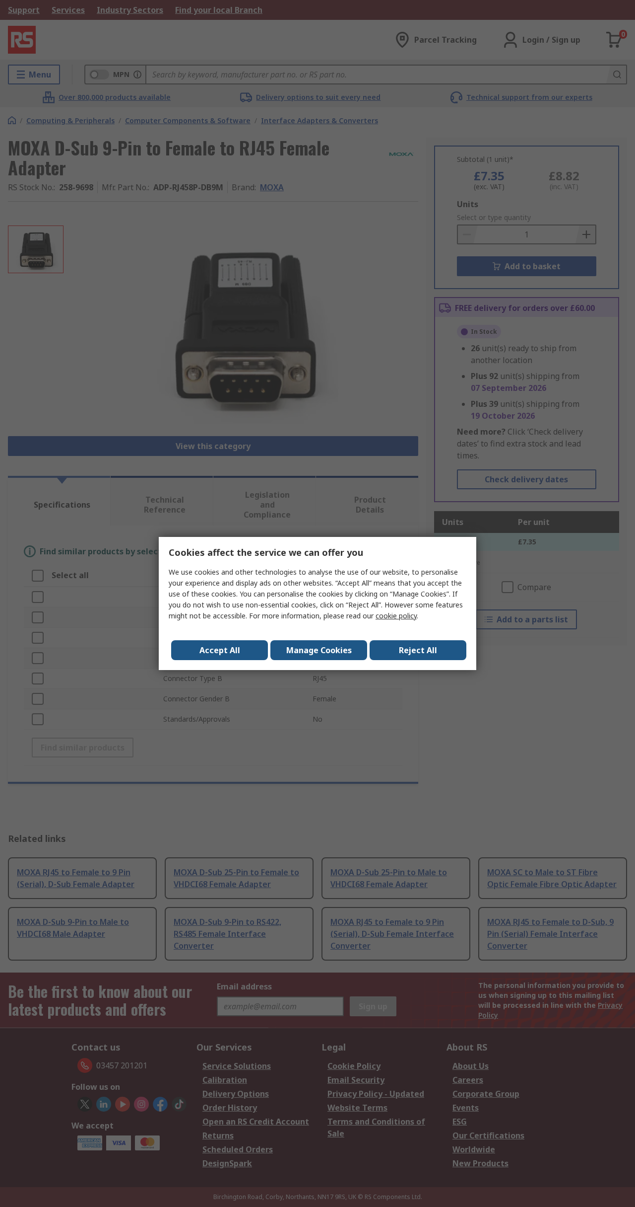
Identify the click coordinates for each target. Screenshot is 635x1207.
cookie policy (396, 615)
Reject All (418, 650)
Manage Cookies (319, 650)
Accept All (219, 650)
